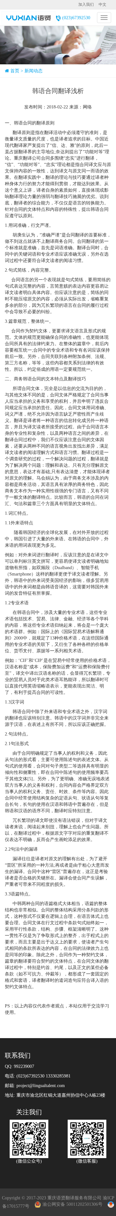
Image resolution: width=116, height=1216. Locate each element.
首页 (14, 70)
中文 (102, 4)
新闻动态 (33, 70)
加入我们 (86, 4)
